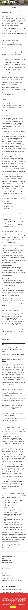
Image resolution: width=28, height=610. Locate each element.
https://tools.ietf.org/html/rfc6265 (12, 417)
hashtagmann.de (8, 547)
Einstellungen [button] (5, 607)
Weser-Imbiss (9, 2)
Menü (14, 7)
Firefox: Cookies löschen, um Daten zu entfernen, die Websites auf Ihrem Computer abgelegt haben (13, 349)
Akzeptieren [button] (13, 606)
